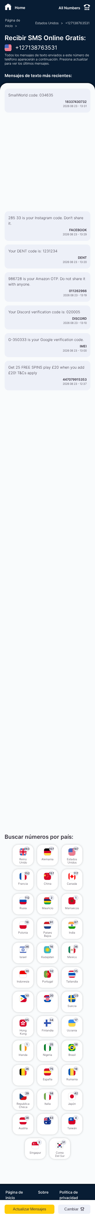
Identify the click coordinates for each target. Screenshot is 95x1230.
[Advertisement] (47, 163)
